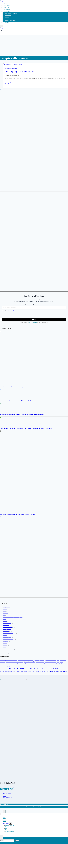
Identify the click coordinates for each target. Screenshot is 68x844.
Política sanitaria (55, 665)
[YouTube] (6, 789)
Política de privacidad (7, 793)
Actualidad (5, 609)
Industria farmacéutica (7, 627)
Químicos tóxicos (4, 668)
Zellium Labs (39, 806)
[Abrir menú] (1, 30)
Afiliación (4, 798)
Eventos (7, 17)
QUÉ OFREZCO (6, 823)
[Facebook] (1, 789)
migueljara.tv (5, 641)
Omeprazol (5, 645)
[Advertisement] (34, 44)
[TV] (15, 789)
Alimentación (5, 613)
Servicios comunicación (10, 20)
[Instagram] (4, 789)
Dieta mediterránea (7, 623)
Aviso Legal (5, 791)
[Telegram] (12, 789)
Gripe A (15, 663)
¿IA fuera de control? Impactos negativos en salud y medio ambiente (15, 400)
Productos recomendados (8, 649)
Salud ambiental (6, 651)
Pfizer (50, 665)
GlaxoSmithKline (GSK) (5, 663)
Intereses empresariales (36, 663)
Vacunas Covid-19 (44, 671)
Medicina (14, 68)
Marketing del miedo (7, 629)
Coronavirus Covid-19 (29, 662)
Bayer (58, 660)
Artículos (7, 5)
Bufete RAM (63, 660)
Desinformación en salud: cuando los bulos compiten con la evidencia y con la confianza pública (21, 600)
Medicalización (6, 631)
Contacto (6, 22)
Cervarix (7, 662)
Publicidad (7, 18)
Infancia (30, 663)
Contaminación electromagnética (16, 662)
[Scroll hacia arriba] (1, 811)
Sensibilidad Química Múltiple (21, 671)
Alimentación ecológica (51, 660)
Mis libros (7, 9)
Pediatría (4, 647)
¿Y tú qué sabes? (6, 607)
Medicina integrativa (7, 637)
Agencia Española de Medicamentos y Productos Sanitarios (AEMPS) (16, 660)
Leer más (8, 83)
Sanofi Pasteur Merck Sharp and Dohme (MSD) (7, 671)
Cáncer (4, 619)
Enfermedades (8, 68)
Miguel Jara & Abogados (8, 639)
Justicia (42, 663)
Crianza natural (38, 662)
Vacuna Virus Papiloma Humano (56, 671)
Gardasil (61, 662)
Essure (58, 662)
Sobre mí (6, 7)
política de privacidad (11, 310)
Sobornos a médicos (31, 671)
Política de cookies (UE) (7, 797)
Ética (65, 671)
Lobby (45, 663)
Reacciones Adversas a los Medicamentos (25, 668)
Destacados (5, 621)
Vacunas (4, 653)
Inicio (5, 3)
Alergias (4, 611)
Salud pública (55, 668)
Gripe (12, 663)
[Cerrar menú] (0, 814)
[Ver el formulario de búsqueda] (1, 26)
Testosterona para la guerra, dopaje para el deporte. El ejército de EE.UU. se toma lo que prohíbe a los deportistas (26, 428)
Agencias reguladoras (39, 660)
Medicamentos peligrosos (8, 633)
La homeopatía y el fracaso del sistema (19, 72)
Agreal (46, 660)
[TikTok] (10, 789)
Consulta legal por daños (11, 13)
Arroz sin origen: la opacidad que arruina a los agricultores (13, 386)
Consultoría (8, 15)
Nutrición (5, 643)
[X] (3, 789)
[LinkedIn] (8, 789)
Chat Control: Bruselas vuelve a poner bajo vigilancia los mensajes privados (17, 514)
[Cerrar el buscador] (1, 838)
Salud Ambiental (46, 668)
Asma (4, 615)
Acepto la (9, 310)
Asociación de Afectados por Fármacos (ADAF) (13, 617)
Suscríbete (34, 319)
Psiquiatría (60, 665)
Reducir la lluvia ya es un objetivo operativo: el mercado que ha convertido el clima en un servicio (22, 414)
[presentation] (35, 64)
